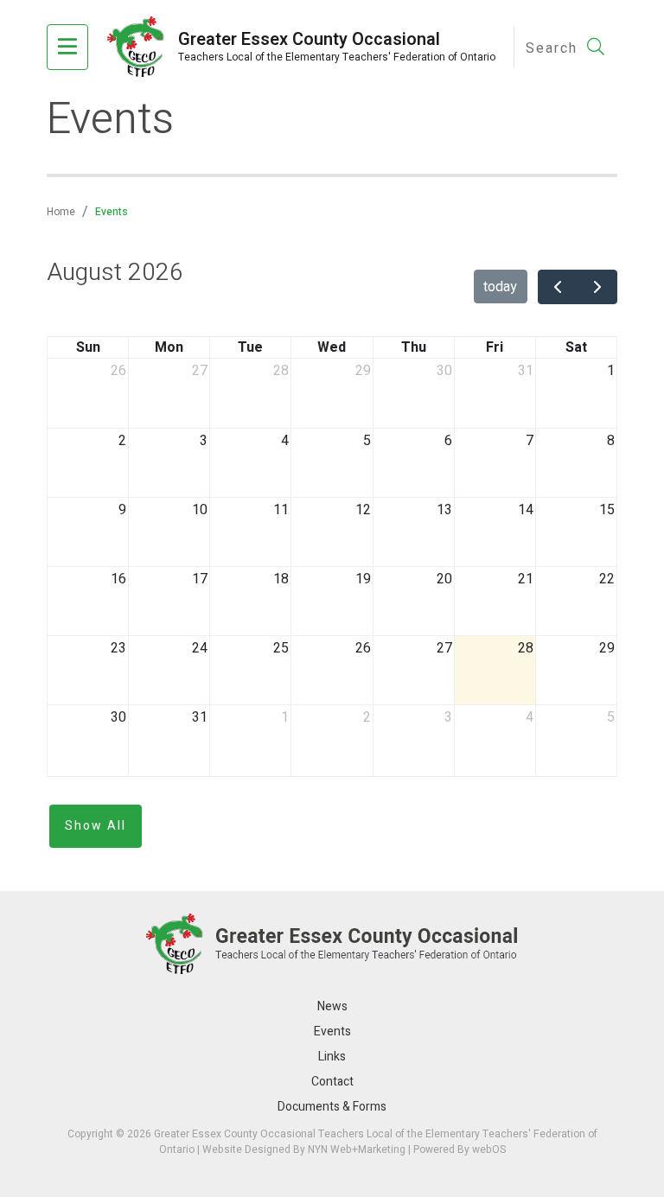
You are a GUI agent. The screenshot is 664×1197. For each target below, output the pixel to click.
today (500, 287)
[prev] (558, 287)
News (332, 1007)
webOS (489, 1149)
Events (332, 1032)
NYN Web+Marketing (356, 1149)
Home (61, 212)
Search (554, 48)
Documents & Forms (332, 1107)
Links (332, 1057)
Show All (95, 826)
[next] (597, 287)
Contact (332, 1082)
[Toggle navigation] (67, 47)
